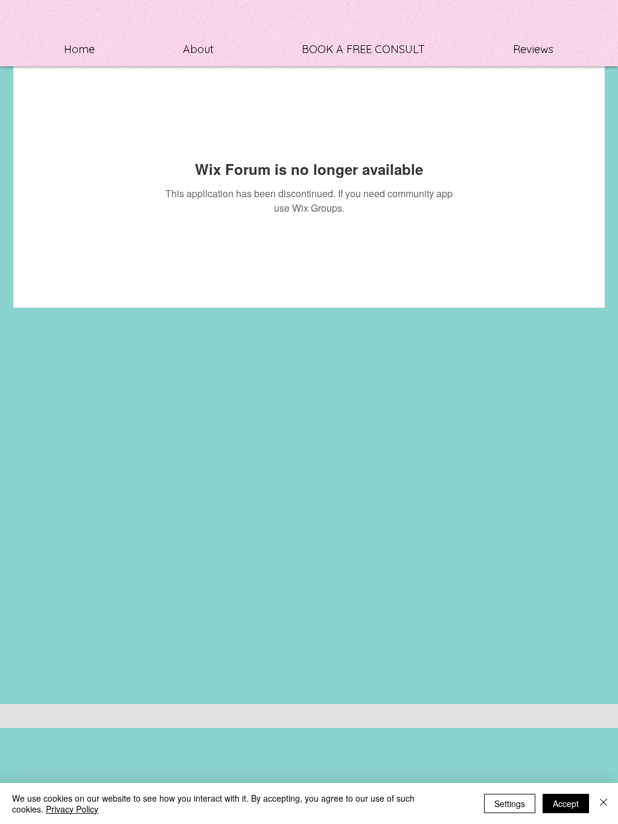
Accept (566, 803)
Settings (509, 803)
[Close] (603, 803)
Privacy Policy (72, 809)
